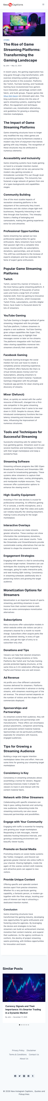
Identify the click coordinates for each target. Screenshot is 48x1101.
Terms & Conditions (18, 1054)
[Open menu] (43, 4)
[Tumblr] (33, 1076)
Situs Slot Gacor (11, 96)
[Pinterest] (28, 1076)
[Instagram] (24, 1076)
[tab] (19, 1024)
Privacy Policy (18, 1050)
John (7, 66)
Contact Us (34, 1054)
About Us (24, 1059)
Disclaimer (31, 1050)
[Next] (41, 998)
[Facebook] (15, 1076)
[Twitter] (20, 1076)
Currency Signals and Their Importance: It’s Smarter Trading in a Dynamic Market (23, 1009)
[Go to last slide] (7, 998)
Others (6, 40)
